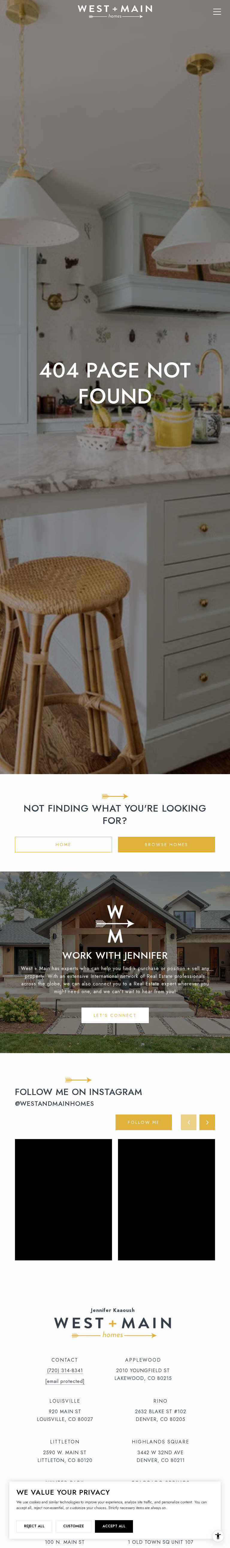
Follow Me (144, 1122)
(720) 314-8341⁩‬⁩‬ (65, 1370)
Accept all (113, 1526)
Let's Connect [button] (115, 1015)
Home (63, 845)
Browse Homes (166, 845)
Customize (73, 1526)
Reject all (34, 1526)
